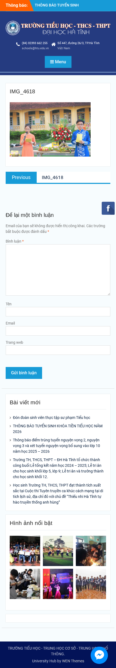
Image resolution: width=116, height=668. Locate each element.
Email (10, 323)
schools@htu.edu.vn (35, 48)
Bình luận (15, 241)
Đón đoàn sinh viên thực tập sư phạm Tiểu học (51, 417)
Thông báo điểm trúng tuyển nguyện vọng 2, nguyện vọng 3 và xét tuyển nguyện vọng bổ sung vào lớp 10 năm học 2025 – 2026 (56, 446)
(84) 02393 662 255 (34, 43)
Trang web (14, 342)
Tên (9, 304)
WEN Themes (73, 661)
